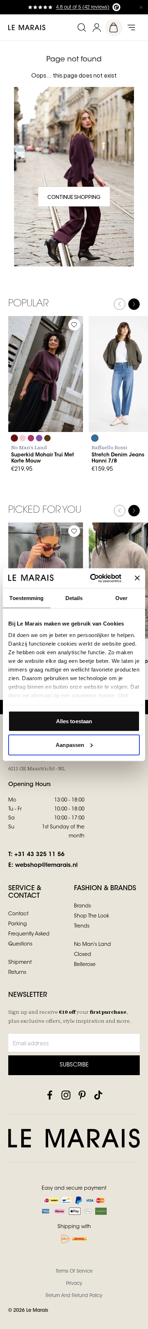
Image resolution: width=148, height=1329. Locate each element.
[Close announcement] (141, 7)
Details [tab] (74, 598)
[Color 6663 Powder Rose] (22, 438)
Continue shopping (74, 197)
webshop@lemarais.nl (46, 865)
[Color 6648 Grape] (14, 438)
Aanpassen (70, 745)
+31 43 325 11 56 (39, 855)
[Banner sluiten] (137, 578)
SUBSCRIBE (74, 1065)
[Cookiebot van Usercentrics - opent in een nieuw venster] (91, 578)
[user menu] (96, 27)
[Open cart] (113, 27)
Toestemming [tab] (26, 598)
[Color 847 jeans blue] (95, 438)
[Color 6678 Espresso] (47, 438)
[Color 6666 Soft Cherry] (31, 438)
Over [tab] (121, 598)
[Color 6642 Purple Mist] (39, 438)
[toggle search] (81, 27)
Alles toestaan (74, 721)
